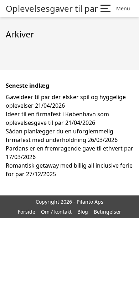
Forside (26, 211)
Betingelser (107, 211)
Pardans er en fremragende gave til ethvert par (69, 148)
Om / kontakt (56, 211)
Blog (82, 211)
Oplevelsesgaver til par (52, 8)
